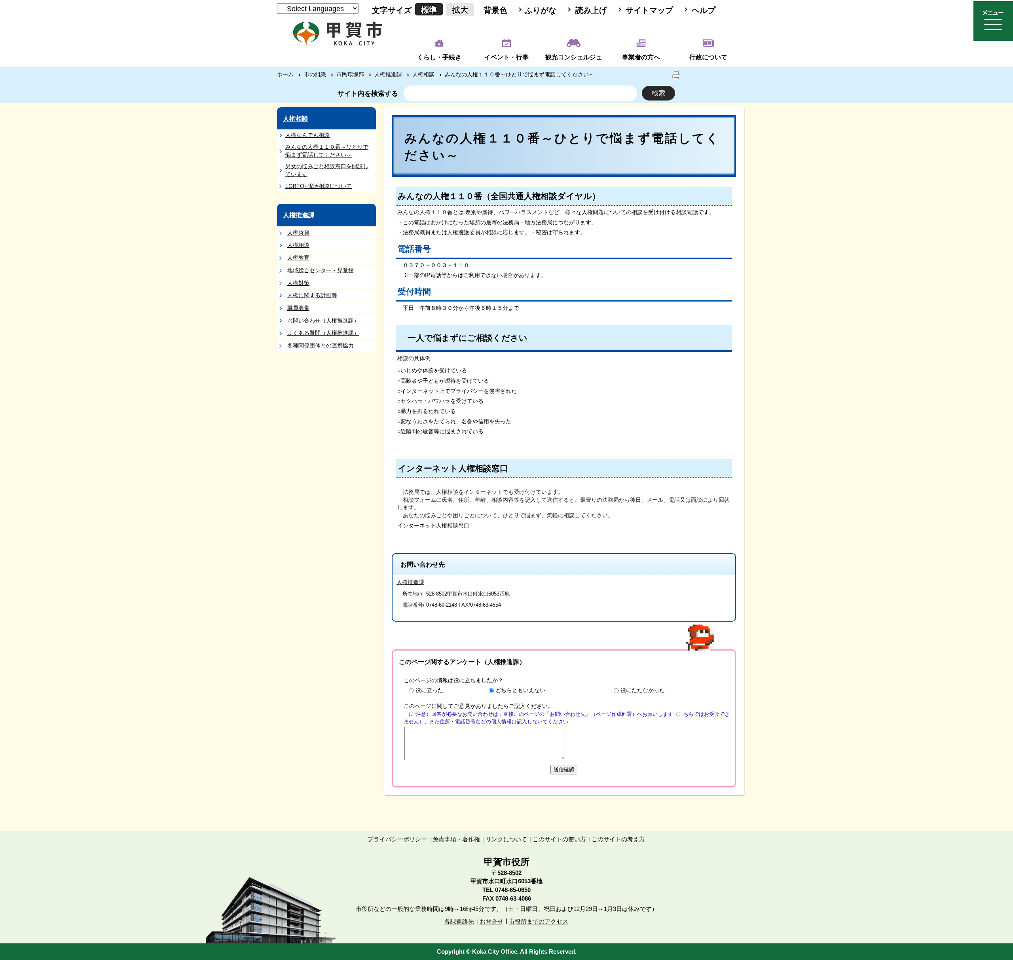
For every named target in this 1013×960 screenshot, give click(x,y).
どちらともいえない (520, 690)
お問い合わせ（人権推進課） (323, 320)
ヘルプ (703, 10)
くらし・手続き (439, 57)
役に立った (429, 690)
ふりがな (540, 10)
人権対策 (298, 283)
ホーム (285, 74)
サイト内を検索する (368, 93)
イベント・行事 (506, 57)
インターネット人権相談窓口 (433, 525)
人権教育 (298, 257)
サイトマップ (649, 10)
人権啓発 (298, 233)
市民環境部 (350, 74)
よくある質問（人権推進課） (323, 333)
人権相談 (423, 74)
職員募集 (298, 308)
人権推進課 (388, 74)
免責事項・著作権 (456, 839)
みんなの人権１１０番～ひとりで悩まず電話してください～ (326, 151)
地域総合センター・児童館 (320, 270)
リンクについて (506, 839)
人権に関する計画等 (312, 295)
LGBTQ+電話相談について (318, 186)
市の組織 (315, 74)
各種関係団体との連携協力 (320, 345)
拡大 (460, 10)
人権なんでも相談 (307, 135)
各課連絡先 (459, 921)
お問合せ (491, 921)
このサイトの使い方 (559, 839)
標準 (429, 10)
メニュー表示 (993, 21)
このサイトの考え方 (618, 839)
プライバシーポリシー (397, 839)
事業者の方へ (641, 57)
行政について (708, 57)
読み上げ (591, 10)
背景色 (495, 10)
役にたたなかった (642, 690)
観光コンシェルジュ (573, 57)
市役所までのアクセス (538, 921)
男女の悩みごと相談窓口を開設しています (326, 170)
